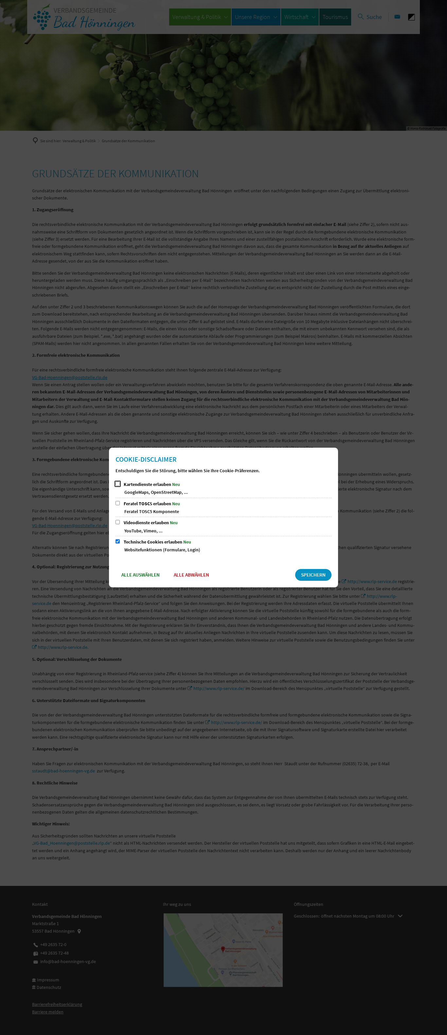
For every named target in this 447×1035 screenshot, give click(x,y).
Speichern (313, 575)
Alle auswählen (140, 575)
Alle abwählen (191, 575)
